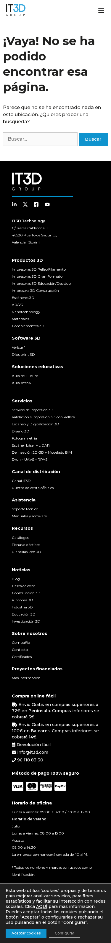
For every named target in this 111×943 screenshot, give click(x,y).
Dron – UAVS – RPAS (29, 459)
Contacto (20, 649)
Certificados (22, 656)
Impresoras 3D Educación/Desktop (41, 283)
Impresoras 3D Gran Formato (37, 276)
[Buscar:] (41, 139)
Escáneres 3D (23, 297)
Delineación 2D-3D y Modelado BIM (42, 452)
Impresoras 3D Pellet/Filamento (39, 269)
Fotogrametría (24, 438)
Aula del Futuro (25, 375)
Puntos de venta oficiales (33, 488)
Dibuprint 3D (23, 354)
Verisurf (18, 347)
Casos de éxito (23, 586)
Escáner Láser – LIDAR (31, 445)
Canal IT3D (21, 480)
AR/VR (17, 304)
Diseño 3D (20, 431)
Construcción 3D (26, 593)
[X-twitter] (25, 204)
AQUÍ (41, 906)
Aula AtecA (21, 383)
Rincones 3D (22, 600)
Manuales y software (29, 516)
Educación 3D (24, 614)
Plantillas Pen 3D (26, 551)
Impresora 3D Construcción (35, 290)
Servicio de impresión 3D (33, 410)
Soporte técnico (25, 509)
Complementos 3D (28, 326)
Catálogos (20, 537)
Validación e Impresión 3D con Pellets (43, 417)
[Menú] (101, 11)
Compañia (21, 642)
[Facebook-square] (36, 204)
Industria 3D (22, 607)
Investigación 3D (26, 621)
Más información (26, 678)
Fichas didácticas (26, 544)
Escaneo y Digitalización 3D (35, 424)
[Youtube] (47, 204)
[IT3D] (15, 10)
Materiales (20, 319)
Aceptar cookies (26, 933)
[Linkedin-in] (14, 204)
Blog (16, 579)
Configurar (64, 933)
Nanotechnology (26, 312)
